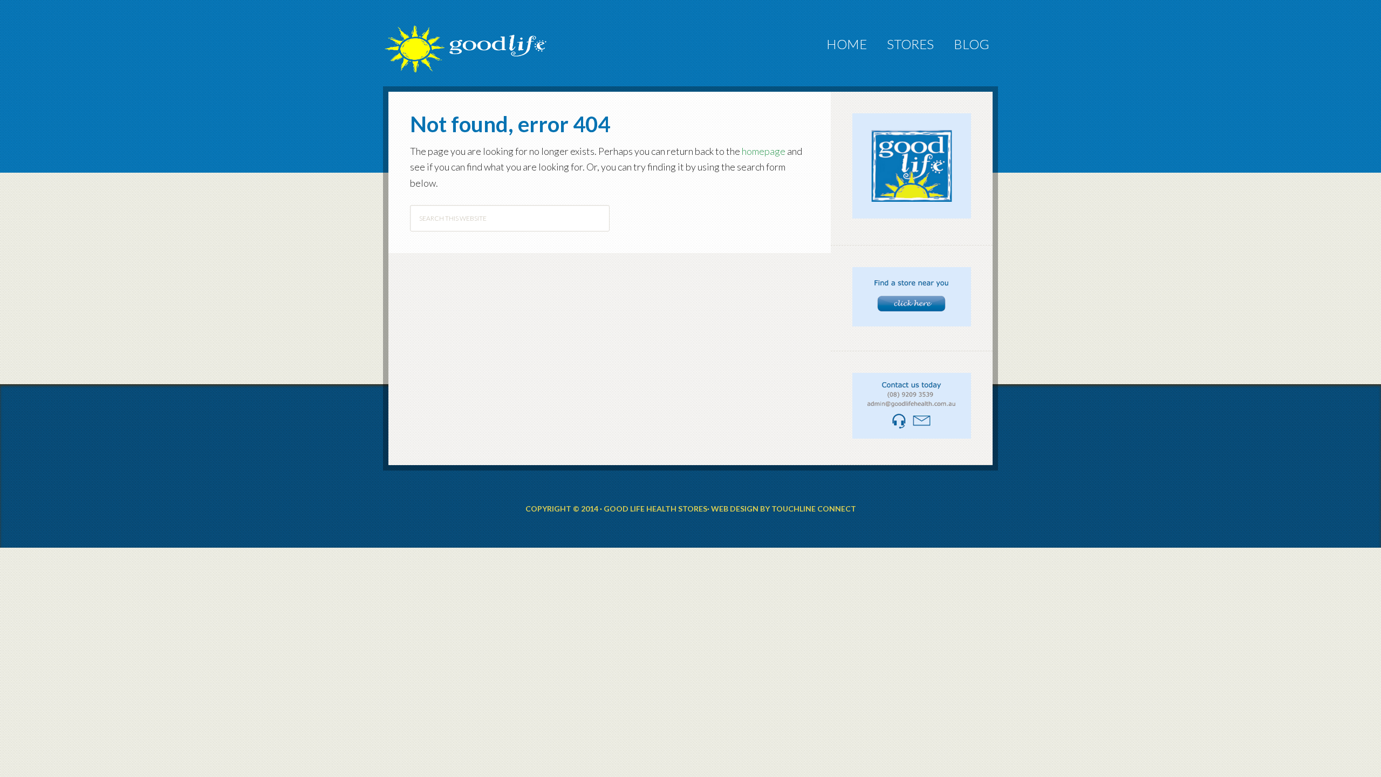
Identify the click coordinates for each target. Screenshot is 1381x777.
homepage (763, 151)
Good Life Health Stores (480, 33)
